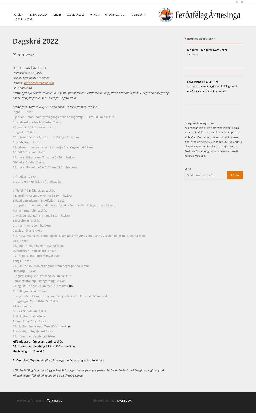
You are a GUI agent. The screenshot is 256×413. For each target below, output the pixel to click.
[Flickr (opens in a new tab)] (241, 2)
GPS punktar (24, 19)
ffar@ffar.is (54, 400)
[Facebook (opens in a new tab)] (237, 2)
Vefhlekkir (139, 14)
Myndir (95, 14)
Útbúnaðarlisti (115, 14)
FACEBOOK (124, 400)
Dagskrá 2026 (75, 14)
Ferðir (56, 14)
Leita (188, 168)
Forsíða (18, 14)
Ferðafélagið (38, 14)
